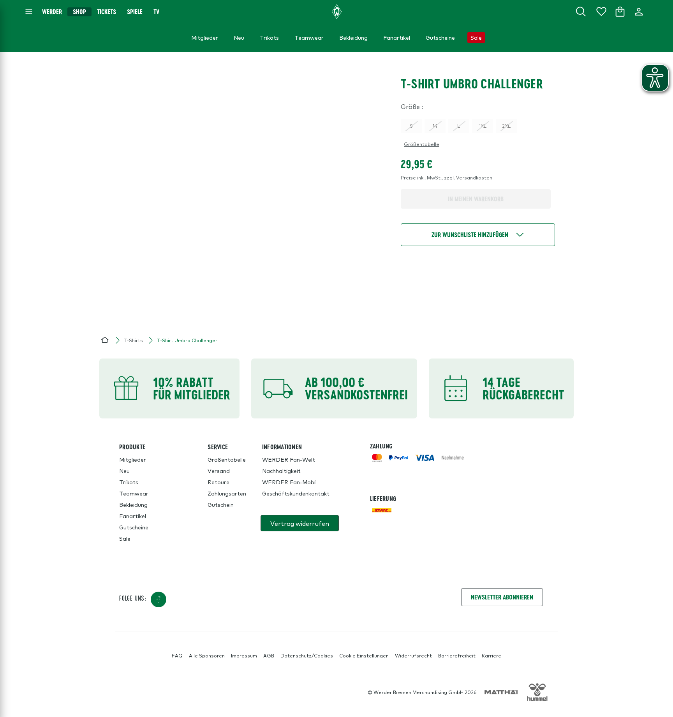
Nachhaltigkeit (281, 470)
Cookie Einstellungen (364, 655)
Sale (124, 538)
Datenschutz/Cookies (306, 655)
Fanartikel (132, 515)
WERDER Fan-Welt (288, 459)
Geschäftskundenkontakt (295, 493)
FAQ (177, 655)
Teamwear (133, 493)
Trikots (128, 481)
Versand (219, 470)
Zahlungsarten (227, 493)
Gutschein (221, 504)
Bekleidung (133, 504)
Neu (124, 470)
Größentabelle (421, 144)
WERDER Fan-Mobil (289, 481)
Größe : (412, 106)
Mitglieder (132, 459)
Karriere (491, 655)
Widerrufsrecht (413, 655)
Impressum (244, 655)
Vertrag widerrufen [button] (299, 523)
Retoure (218, 481)
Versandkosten (474, 177)
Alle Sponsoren (207, 655)
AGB (268, 655)
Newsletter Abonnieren (502, 597)
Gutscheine (133, 527)
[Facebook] (158, 599)
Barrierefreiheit (457, 655)
